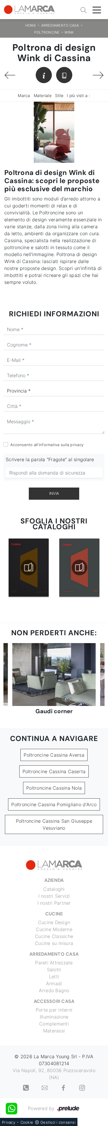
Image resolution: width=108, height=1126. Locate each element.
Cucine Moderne (54, 929)
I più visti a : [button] (78, 95)
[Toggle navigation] (97, 10)
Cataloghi (54, 889)
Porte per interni (54, 1010)
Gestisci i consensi (57, 1122)
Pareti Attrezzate (54, 963)
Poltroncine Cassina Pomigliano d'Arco (53, 804)
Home (30, 25)
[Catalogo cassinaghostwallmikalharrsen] (28, 567)
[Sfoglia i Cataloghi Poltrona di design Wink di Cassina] (64, 75)
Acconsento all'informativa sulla (47, 444)
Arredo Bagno (54, 990)
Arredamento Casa (60, 25)
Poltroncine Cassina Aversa (54, 755)
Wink (69, 32)
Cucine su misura (54, 943)
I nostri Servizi (54, 896)
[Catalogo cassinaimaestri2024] (79, 567)
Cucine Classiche (54, 936)
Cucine (54, 914)
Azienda (54, 880)
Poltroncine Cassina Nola (54, 788)
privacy (77, 444)
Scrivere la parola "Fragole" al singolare (50, 459)
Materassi (54, 1031)
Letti (54, 976)
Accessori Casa (54, 1001)
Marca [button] (24, 95)
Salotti (54, 969)
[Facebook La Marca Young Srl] (64, 1087)
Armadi (54, 983)
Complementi (54, 1024)
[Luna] (98, 75)
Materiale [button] (43, 95)
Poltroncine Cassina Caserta (54, 771)
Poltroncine (47, 32)
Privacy (8, 1122)
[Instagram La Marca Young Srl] (82, 1087)
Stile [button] (59, 95)
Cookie (26, 1122)
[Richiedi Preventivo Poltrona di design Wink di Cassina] (44, 75)
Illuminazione (54, 1017)
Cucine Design (54, 922)
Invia (54, 493)
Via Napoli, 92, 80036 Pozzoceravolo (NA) (54, 1073)
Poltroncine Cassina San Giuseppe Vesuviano (54, 824)
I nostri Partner (54, 903)
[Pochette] (10, 75)
